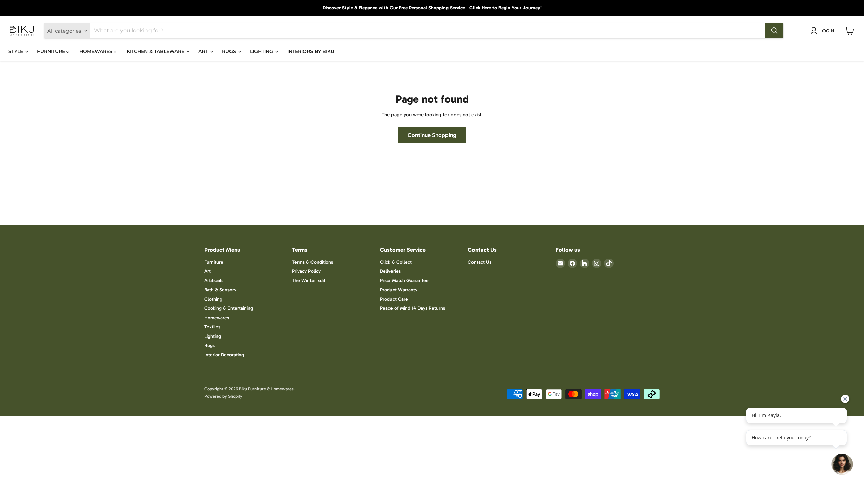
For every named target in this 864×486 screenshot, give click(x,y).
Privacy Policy (306, 271)
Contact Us (479, 262)
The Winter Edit (308, 281)
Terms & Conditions (312, 262)
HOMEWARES (96, 51)
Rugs (209, 345)
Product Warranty (398, 290)
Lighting (212, 336)
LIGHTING (262, 51)
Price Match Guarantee (404, 281)
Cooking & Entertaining (228, 308)
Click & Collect (396, 262)
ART (203, 51)
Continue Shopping (432, 135)
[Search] (774, 30)
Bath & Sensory (220, 290)
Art (207, 271)
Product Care (394, 299)
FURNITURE (51, 51)
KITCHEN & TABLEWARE (156, 51)
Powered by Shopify (223, 396)
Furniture (213, 262)
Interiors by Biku (310, 51)
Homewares (216, 318)
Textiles (212, 327)
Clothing (213, 299)
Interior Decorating (224, 355)
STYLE (16, 51)
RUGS (229, 51)
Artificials (213, 281)
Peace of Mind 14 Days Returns (412, 308)
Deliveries (390, 271)
